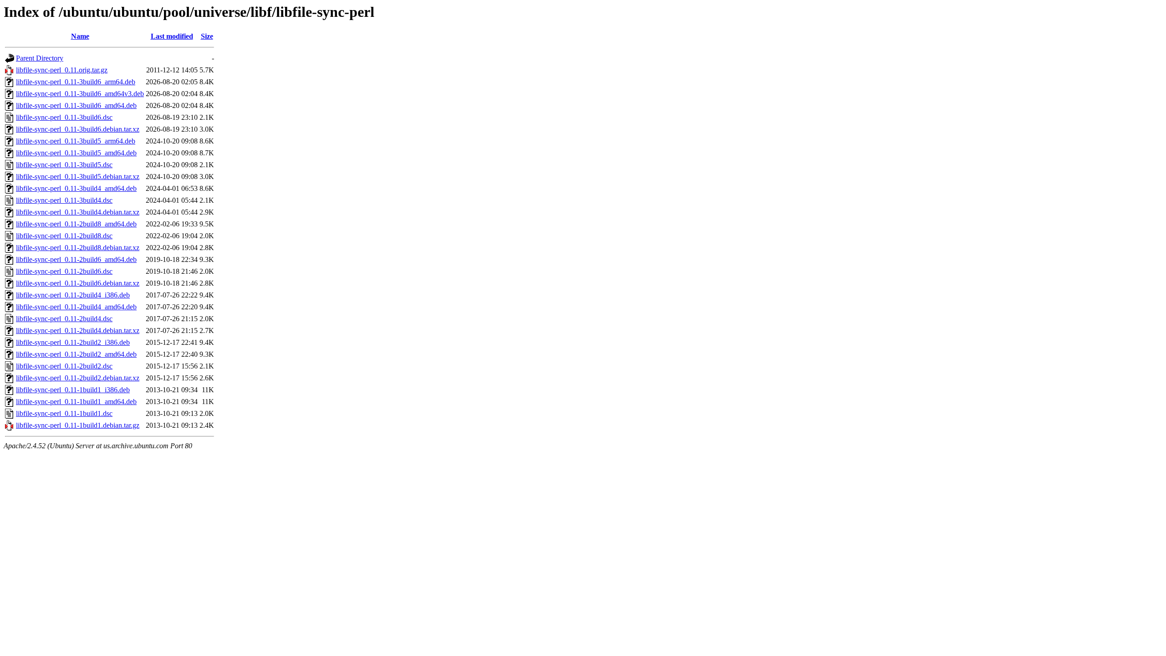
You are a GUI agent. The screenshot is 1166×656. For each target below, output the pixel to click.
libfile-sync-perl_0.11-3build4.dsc (64, 200)
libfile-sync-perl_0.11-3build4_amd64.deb (76, 188)
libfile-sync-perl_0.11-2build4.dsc (64, 319)
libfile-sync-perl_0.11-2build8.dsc (64, 236)
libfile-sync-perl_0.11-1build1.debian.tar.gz (77, 425)
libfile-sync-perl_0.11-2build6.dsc (64, 271)
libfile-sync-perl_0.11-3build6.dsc (64, 117)
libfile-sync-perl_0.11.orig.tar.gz (61, 70)
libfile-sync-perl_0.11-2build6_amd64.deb (76, 259)
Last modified (172, 36)
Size (207, 36)
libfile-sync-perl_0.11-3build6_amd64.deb (76, 105)
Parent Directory (39, 58)
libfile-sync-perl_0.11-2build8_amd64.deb (76, 224)
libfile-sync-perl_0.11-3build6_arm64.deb (75, 82)
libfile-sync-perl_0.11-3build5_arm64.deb (75, 141)
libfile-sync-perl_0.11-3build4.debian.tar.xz (77, 212)
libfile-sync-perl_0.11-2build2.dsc (64, 366)
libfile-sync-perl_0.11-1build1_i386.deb (73, 390)
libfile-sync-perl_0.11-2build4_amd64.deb (76, 307)
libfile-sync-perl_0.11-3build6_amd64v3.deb (80, 93)
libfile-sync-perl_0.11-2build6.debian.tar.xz (77, 283)
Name (80, 36)
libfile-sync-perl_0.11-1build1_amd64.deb (76, 401)
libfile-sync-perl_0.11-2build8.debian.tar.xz (77, 247)
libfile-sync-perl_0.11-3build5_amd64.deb (76, 153)
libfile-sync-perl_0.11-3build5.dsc (64, 165)
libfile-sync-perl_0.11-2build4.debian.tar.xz (77, 330)
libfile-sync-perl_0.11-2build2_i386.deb (73, 342)
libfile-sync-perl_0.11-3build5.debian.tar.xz (77, 176)
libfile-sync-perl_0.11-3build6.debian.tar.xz (77, 129)
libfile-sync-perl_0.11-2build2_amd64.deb (76, 354)
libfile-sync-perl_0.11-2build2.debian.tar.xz (77, 378)
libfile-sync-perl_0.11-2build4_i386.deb (73, 295)
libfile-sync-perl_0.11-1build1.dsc (64, 413)
